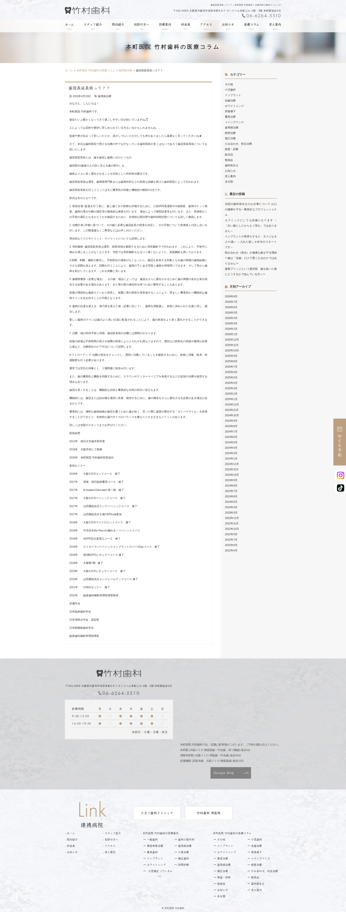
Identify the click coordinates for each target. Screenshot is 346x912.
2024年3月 (231, 453)
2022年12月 (232, 518)
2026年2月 (231, 328)
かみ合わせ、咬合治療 (238, 143)
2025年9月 (231, 355)
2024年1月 (231, 458)
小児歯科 (230, 89)
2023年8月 (231, 485)
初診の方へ (141, 26)
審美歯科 (152, 852)
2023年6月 (231, 496)
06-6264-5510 (121, 693)
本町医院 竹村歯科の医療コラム (232, 833)
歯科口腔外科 (186, 839)
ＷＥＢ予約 (340, 446)
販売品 (229, 154)
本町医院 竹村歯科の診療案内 (161, 833)
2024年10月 (232, 415)
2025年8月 (231, 361)
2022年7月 (231, 539)
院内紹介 (118, 26)
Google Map (224, 772)
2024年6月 (231, 436)
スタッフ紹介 (93, 26)
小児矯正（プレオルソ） (160, 874)
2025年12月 (232, 339)
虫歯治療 (230, 100)
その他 (229, 84)
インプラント (233, 95)
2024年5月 (231, 442)
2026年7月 (231, 301)
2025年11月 (232, 345)
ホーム (69, 26)
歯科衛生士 (231, 165)
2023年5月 (231, 501)
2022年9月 (231, 534)
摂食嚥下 (230, 111)
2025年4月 (231, 382)
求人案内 (275, 26)
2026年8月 (231, 296)
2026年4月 (231, 317)
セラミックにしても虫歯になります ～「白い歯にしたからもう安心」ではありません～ (251, 225)
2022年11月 (232, 523)
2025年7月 (231, 366)
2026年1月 (231, 334)
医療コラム (251, 26)
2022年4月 (231, 550)
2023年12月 (232, 463)
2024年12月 (232, 404)
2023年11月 (232, 469)
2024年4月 (231, 447)
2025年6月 (231, 372)
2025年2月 (231, 393)
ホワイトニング (234, 105)
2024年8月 (231, 426)
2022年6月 (231, 545)
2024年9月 (231, 420)
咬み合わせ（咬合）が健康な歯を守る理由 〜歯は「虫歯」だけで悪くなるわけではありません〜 (251, 258)
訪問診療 (183, 864)
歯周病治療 (104, 96)
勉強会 (229, 159)
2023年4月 (231, 507)
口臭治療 (183, 852)
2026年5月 (231, 312)
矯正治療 (230, 138)
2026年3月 (231, 323)
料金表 (185, 26)
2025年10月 (232, 350)
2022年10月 (232, 528)
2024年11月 (232, 409)
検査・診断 (231, 149)
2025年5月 (231, 377)
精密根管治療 (155, 845)
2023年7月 (231, 490)
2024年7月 (231, 431)
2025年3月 (231, 388)
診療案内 (165, 26)
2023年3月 (231, 512)
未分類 (229, 181)
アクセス (206, 26)
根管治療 (230, 132)
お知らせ (228, 26)
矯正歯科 (183, 858)
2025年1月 (231, 399)
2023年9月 (231, 480)
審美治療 (230, 116)
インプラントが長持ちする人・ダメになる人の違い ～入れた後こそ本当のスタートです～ (251, 242)
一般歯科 (152, 839)
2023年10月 (232, 474)
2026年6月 (231, 307)
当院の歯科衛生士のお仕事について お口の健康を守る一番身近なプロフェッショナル (251, 209)
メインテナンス (234, 122)
